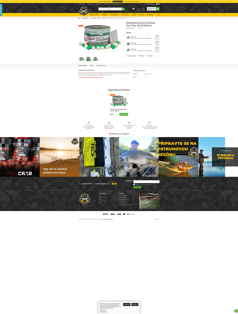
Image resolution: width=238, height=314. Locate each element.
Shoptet (157, 219)
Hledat (123, 9)
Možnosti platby (99, 4)
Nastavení (103, 311)
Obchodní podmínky (107, 4)
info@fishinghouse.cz (103, 184)
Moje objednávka (82, 4)
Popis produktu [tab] (82, 65)
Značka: (130, 28)
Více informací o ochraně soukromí (110, 307)
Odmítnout (126, 304)
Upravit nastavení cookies (107, 219)
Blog (100, 202)
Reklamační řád (116, 4)
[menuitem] (95, 14)
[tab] (92, 65)
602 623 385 (86, 184)
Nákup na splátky (122, 202)
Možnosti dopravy (90, 4)
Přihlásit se (137, 187)
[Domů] (79, 18)
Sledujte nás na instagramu (120, 134)
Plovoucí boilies (147, 73)
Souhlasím (134, 304)
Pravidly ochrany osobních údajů (146, 184)
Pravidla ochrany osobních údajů (125, 204)
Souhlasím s (144, 184)
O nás (100, 195)
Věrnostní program (102, 201)
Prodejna (101, 199)
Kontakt (100, 197)
